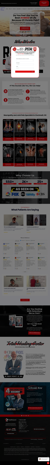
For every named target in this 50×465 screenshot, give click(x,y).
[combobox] (25, 61)
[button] (33, 72)
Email (17, 66)
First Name (18, 62)
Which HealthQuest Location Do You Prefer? (22, 58)
